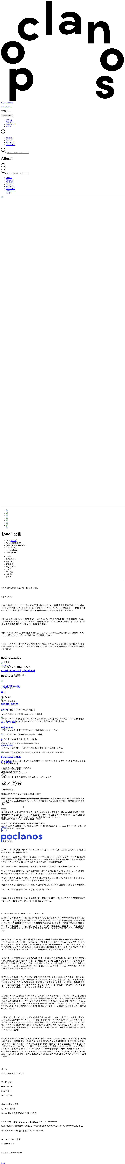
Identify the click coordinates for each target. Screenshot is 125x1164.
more (3, 1163)
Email (3, 805)
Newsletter (5, 803)
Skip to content (7, 103)
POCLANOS (6, 107)
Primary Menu (7, 115)
